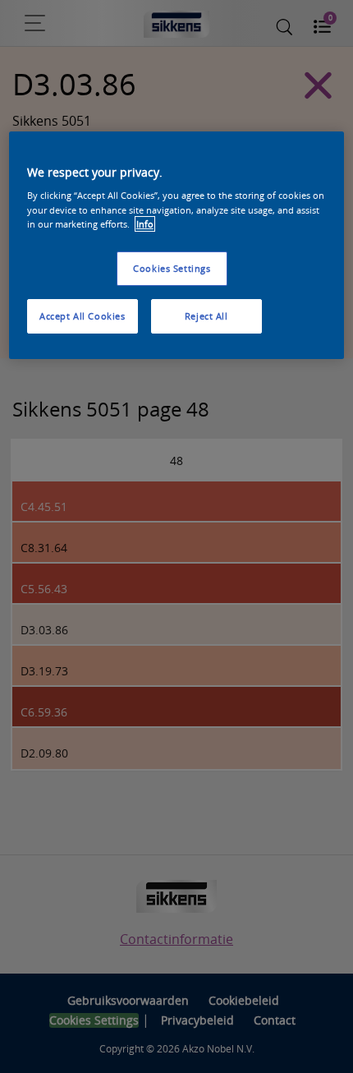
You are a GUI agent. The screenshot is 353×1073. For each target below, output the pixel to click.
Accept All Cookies (82, 316)
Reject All (206, 316)
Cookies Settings (171, 268)
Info (145, 224)
